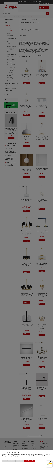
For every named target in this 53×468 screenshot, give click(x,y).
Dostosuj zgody (19, 460)
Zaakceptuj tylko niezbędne (8, 460)
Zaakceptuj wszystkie (29, 460)
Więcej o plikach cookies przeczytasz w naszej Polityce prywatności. (14, 458)
